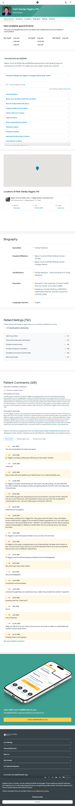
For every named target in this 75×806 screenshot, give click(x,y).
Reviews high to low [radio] (23, 439)
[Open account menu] (66, 2)
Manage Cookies (37, 797)
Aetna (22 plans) (11, 94)
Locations (27, 19)
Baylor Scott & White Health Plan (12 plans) (21, 99)
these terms (67, 89)
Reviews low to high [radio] (39, 439)
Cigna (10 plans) (11, 117)
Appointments (9, 19)
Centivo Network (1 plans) (15, 113)
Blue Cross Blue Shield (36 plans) (17, 103)
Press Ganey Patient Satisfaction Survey (49, 431)
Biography (36, 19)
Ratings (44, 19)
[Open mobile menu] (3, 2)
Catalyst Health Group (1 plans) (17, 108)
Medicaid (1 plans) (12, 127)
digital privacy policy (42, 791)
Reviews (52, 19)
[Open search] (70, 2)
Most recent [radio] (9, 439)
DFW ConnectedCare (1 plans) (16, 122)
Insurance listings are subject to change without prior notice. (28, 75)
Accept (37, 802)
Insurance (19, 19)
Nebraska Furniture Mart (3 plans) (18, 136)
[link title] (37, 2)
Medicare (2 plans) (12, 132)
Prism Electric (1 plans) (14, 141)
